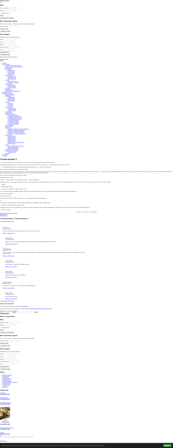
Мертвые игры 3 (12, 138)
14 (87, 212)
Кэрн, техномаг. (9, 67)
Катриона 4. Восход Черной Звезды (16, 132)
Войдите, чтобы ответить (8, 233)
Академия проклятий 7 (13, 122)
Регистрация (6, 0)
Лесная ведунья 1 (12, 108)
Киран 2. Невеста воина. (13, 147)
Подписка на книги (7, 92)
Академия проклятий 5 (13, 120)
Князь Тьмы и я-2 (12, 77)
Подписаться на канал (4, 313)
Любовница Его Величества (11, 149)
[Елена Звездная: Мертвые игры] (4, 397)
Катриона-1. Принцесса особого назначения (18, 128)
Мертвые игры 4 (12, 139)
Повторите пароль (4, 47)
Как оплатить (6, 377)
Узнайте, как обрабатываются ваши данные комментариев (38, 308)
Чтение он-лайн (6, 64)
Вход (2, 0)
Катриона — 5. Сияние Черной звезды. (17, 133)
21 (91, 212)
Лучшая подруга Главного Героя (12, 65)
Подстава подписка (12, 81)
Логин (1, 39)
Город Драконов (9, 125)
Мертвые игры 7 (9, 89)
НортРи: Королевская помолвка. (12, 91)
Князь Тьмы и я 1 (12, 76)
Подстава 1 (10, 103)
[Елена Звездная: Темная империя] (5, 422)
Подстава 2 (10, 104)
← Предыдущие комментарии (7, 221)
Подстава (7, 80)
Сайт (1, 49)
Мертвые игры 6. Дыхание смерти (16, 142)
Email (1, 42)
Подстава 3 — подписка (13, 82)
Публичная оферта (7, 381)
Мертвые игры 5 (12, 141)
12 (84, 212)
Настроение (5, 154)
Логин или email (4, 8)
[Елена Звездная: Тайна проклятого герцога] (6, 427)
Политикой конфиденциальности (96, 445)
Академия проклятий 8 (13, 124)
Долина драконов (9, 126)
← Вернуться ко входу (5, 31)
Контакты (5, 155)
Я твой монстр (8, 111)
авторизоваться (24, 306)
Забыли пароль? (4, 18)
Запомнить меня (5, 13)
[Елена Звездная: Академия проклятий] (5, 402)
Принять (167, 445)
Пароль (1, 10)
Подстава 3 (10, 105)
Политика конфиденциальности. (10, 382)
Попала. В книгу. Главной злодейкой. (14, 66)
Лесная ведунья (9, 83)
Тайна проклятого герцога (11, 150)
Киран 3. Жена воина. (13, 148)
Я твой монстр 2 (4, 215)
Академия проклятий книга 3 (15, 117)
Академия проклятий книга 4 (15, 119)
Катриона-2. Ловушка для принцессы (16, 130)
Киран (6, 144)
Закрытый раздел (7, 383)
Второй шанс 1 (11, 74)
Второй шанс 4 (11, 70)
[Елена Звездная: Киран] (2, 432)
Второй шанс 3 (11, 71)
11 (83, 212)
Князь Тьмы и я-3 (12, 78)
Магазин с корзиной (10, 94)
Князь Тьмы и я (9, 75)
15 (88, 212)
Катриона (7, 127)
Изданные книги (6, 379)
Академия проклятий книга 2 (15, 116)
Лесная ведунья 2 (12, 86)
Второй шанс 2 (11, 72)
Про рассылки (6, 376)
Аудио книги (6, 386)
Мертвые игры (8, 135)
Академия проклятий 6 (13, 121)
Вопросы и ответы (7, 378)
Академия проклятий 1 (13, 115)
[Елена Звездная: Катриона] (3, 392)
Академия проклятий (10, 114)
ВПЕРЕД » (94, 212)
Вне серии (7, 153)
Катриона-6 (8, 88)
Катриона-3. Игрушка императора (16, 131)
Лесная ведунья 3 (12, 87)
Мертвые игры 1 (12, 136)
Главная (4, 63)
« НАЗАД (78, 212)
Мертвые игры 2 (12, 137)
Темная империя (12, 152)
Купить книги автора (8, 93)
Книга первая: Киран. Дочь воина (16, 146)
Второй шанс (8, 69)
